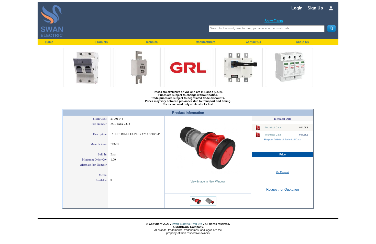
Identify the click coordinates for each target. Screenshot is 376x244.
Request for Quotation (282, 189)
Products (101, 41)
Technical (152, 41)
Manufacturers (205, 41)
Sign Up (315, 8)
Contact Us (253, 41)
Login (297, 8)
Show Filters (273, 21)
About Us (302, 41)
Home (49, 41)
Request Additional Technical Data (282, 139)
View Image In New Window (208, 181)
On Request (282, 172)
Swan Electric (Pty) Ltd (187, 223)
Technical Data (273, 127)
